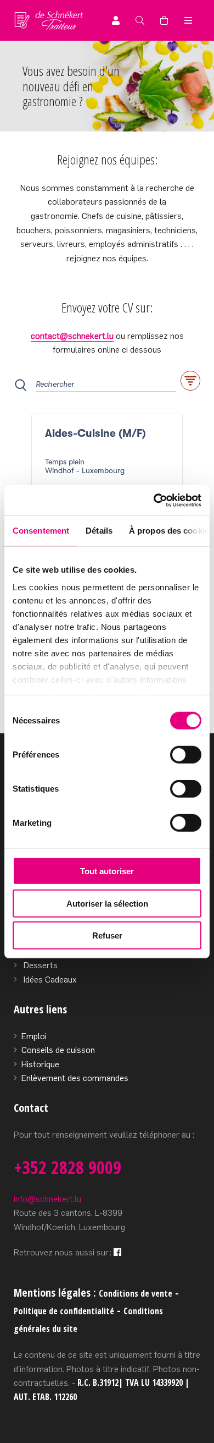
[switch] (185, 755)
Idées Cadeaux (50, 979)
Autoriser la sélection (107, 903)
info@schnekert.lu (47, 1199)
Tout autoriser (107, 871)
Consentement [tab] (41, 530)
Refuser (107, 935)
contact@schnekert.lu (72, 336)
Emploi (34, 1036)
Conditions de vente (135, 1293)
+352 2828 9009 (67, 1167)
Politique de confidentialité (64, 1311)
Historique (40, 1064)
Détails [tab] (99, 530)
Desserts (41, 965)
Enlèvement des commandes (74, 1078)
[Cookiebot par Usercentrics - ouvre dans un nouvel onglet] (153, 500)
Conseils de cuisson (58, 1050)
